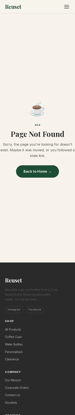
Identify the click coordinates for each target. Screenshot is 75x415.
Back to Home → (37, 171)
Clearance (12, 359)
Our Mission (13, 380)
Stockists (11, 402)
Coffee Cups (13, 337)
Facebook (34, 309)
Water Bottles (14, 344)
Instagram (14, 309)
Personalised (13, 352)
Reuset (13, 6)
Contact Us (12, 395)
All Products (13, 329)
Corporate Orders (17, 387)
